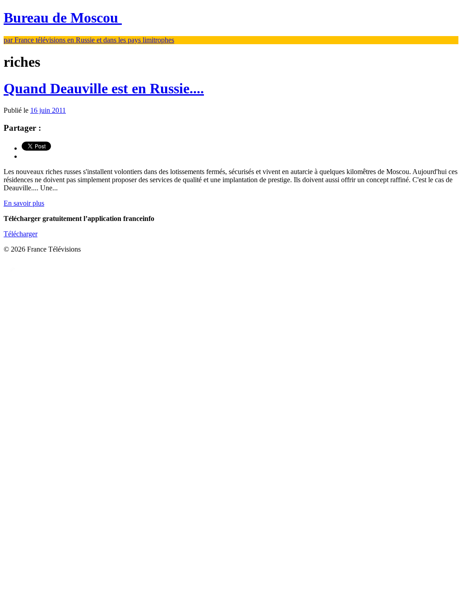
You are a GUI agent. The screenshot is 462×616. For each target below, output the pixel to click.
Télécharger (20, 234)
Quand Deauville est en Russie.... (104, 88)
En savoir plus (24, 203)
